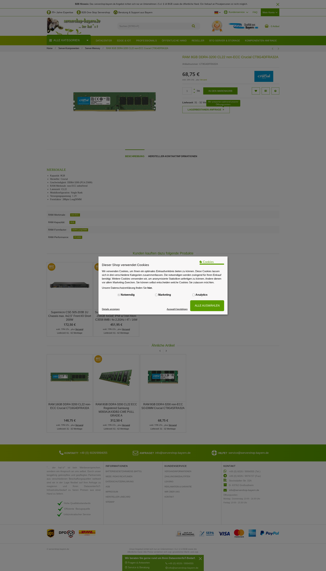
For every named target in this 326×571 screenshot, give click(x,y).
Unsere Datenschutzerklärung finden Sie (127, 287)
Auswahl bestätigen (177, 309)
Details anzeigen (111, 309)
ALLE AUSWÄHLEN (207, 305)
